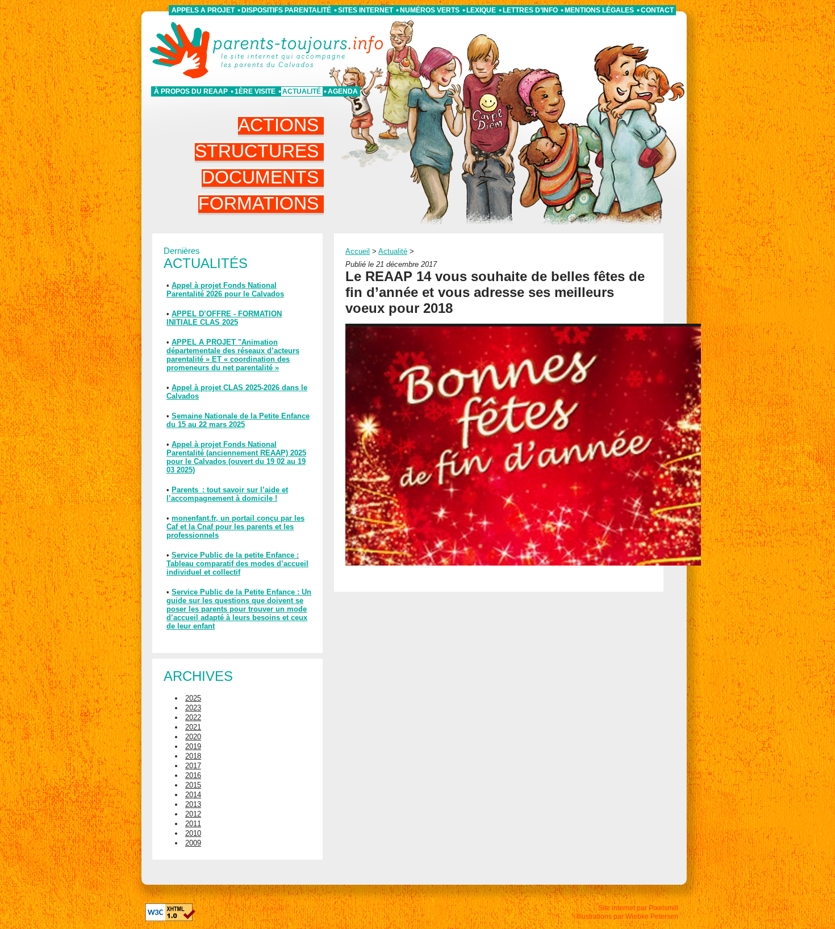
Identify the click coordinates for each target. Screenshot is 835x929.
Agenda (343, 91)
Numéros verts (430, 10)
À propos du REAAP (191, 91)
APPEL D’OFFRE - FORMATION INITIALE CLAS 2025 (224, 318)
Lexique (481, 10)
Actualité (301, 91)
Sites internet (365, 10)
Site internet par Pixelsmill (638, 908)
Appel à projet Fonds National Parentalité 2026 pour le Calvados (225, 289)
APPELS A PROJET (203, 10)
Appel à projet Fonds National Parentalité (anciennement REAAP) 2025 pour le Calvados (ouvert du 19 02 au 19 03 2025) (236, 457)
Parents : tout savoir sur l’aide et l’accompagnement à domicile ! (227, 494)
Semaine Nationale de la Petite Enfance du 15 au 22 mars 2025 (238, 420)
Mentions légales (599, 10)
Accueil (357, 251)
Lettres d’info (530, 10)
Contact (657, 10)
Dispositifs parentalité (286, 10)
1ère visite (255, 91)
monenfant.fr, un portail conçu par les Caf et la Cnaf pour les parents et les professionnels (235, 526)
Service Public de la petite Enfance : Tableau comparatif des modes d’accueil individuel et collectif (237, 563)
